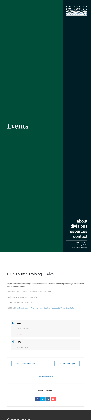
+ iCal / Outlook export (67, 363)
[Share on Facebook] (37, 399)
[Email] (53, 399)
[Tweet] (42, 399)
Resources (77, 231)
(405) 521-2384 (81, 243)
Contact (80, 236)
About (82, 221)
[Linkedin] (48, 399)
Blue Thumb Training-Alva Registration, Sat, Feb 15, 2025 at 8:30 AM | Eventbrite (44, 308)
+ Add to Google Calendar (25, 363)
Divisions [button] (79, 226)
